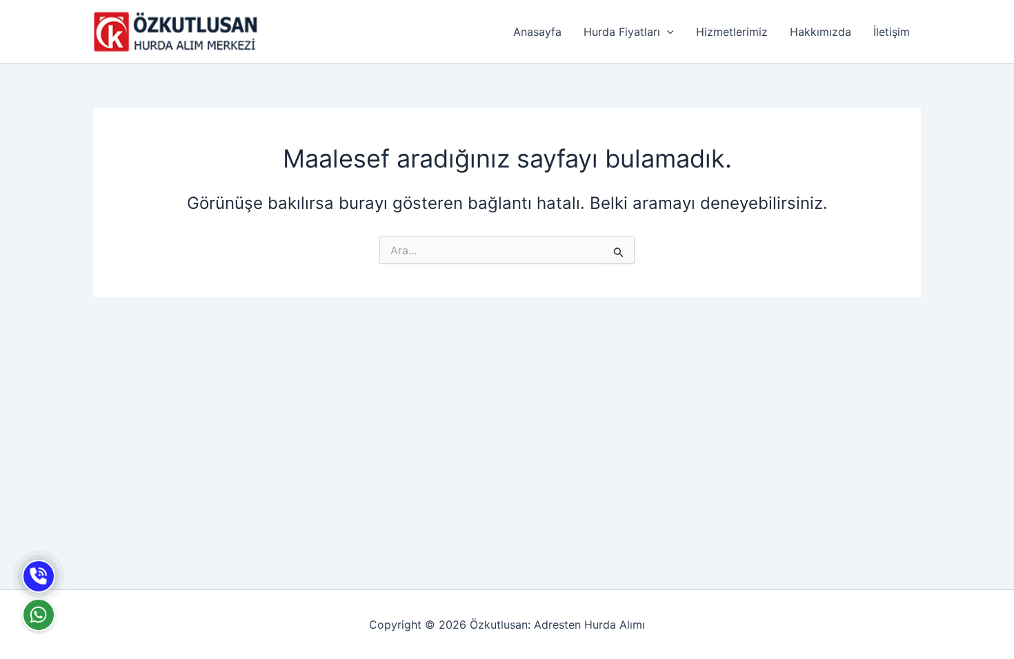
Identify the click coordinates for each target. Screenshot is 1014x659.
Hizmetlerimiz (732, 32)
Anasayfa (537, 32)
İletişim (891, 32)
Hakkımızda (820, 32)
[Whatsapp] (38, 614)
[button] (667, 31)
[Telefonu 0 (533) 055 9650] (38, 576)
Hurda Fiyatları (622, 32)
